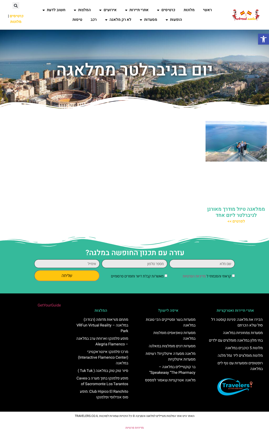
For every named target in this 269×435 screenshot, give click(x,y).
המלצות (84, 10)
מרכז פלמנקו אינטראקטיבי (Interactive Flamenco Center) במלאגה (103, 357)
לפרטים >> (236, 221)
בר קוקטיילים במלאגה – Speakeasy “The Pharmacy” (172, 369)
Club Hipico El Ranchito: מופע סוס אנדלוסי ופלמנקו (104, 394)
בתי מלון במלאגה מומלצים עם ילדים (236, 340)
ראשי (207, 10)
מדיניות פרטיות (134, 428)
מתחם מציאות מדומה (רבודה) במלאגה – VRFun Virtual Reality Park (102, 325)
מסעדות (150, 20)
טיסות (77, 20)
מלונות (189, 10)
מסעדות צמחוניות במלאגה (243, 333)
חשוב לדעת (56, 10)
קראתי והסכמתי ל (207, 276)
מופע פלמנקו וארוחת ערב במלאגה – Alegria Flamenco (102, 341)
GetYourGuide (49, 305)
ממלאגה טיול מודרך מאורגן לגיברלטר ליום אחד (236, 212)
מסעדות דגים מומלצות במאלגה (172, 346)
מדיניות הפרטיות (194, 276)
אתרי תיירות (139, 10)
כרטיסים (168, 10)
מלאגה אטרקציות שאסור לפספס (170, 380)
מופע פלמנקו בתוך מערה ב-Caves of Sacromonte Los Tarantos (102, 381)
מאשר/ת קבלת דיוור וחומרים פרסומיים (137, 276)
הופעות (176, 20)
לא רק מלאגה (120, 20)
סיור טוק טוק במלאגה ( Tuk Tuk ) (103, 371)
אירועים (110, 10)
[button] (263, 39)
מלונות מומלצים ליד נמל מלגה (240, 355)
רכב (94, 20)
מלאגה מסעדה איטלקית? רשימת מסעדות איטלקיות (170, 356)
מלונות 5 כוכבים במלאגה (244, 348)
